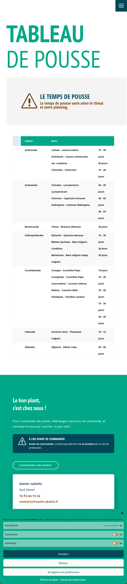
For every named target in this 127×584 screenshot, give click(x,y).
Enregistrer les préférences (63, 572)
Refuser (63, 563)
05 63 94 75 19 (29, 495)
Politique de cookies (49, 579)
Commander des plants (36, 465)
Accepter (63, 554)
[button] (122, 513)
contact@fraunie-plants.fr (38, 501)
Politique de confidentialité (72, 579)
